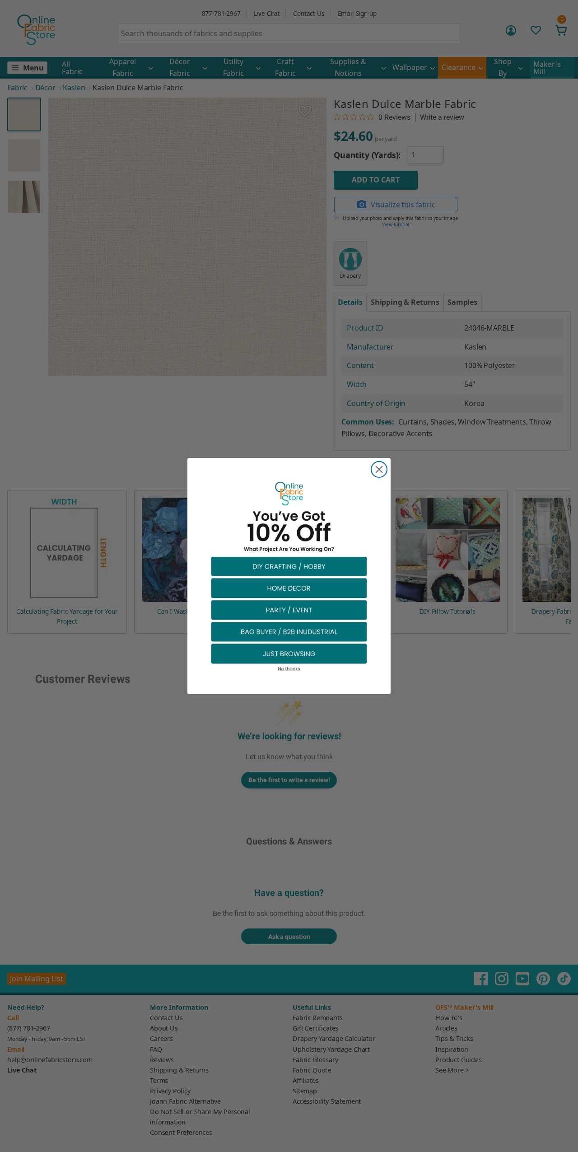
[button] (289, 566)
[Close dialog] (379, 469)
